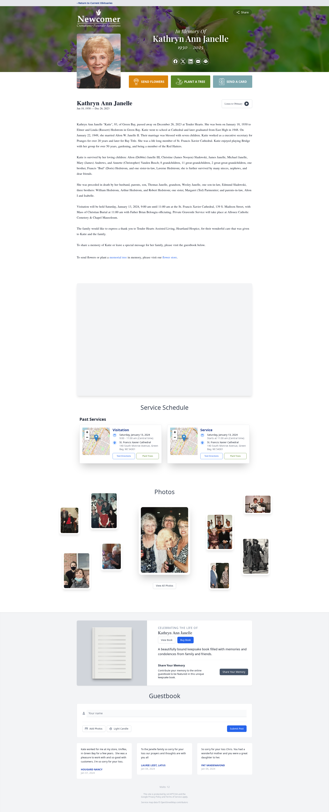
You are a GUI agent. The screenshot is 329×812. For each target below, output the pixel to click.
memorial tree (118, 257)
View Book (166, 640)
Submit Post (237, 728)
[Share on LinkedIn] (190, 61)
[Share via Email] (198, 61)
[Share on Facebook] (175, 61)
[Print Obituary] (206, 61)
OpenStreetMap (168, 802)
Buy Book (185, 640)
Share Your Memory (234, 671)
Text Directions (124, 456)
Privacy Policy (154, 796)
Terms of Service (174, 796)
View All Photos (164, 585)
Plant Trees (147, 456)
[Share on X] (183, 61)
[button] (96, 437)
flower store (169, 257)
